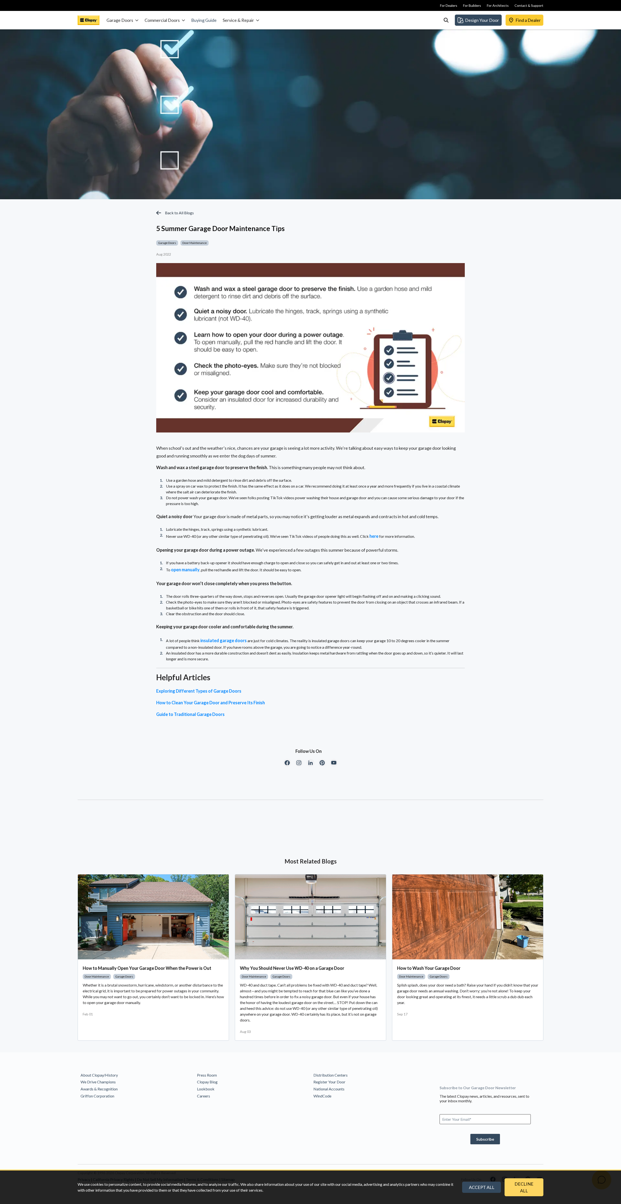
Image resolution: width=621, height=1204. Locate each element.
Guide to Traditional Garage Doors (190, 714)
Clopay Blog (207, 1081)
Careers (203, 1096)
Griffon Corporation (97, 1096)
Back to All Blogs (179, 212)
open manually (185, 569)
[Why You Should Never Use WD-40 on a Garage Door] (310, 916)
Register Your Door (329, 1081)
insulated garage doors (223, 640)
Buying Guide (204, 20)
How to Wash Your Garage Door (428, 968)
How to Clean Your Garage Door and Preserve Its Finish (210, 702)
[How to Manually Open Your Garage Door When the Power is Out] (153, 916)
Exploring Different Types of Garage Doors (198, 691)
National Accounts (328, 1089)
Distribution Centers (330, 1075)
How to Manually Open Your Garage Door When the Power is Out (147, 968)
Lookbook (205, 1089)
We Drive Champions (98, 1081)
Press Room (207, 1075)
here (373, 536)
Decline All (524, 1187)
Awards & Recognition (99, 1089)
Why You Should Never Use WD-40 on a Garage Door (292, 968)
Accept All (481, 1187)
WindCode (322, 1096)
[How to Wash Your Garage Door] (467, 916)
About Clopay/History (99, 1075)
